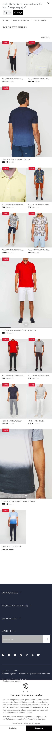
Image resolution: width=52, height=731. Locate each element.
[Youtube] (15, 655)
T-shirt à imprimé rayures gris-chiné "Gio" (39, 421)
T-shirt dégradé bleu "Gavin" (11, 547)
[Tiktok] (27, 655)
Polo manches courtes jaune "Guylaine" (38, 79)
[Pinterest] (21, 655)
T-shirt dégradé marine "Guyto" (16, 159)
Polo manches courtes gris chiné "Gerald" (38, 375)
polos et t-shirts (39, 20)
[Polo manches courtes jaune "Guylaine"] (39, 59)
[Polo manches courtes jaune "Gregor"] (13, 185)
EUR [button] (15, 671)
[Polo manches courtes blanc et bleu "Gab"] (39, 230)
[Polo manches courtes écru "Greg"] (13, 59)
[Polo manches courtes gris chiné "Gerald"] (39, 356)
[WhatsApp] (38, 655)
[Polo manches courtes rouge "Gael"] (13, 356)
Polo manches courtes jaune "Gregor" (12, 204)
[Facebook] (9, 655)
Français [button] (4, 671)
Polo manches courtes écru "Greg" (12, 79)
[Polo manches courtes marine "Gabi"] (39, 185)
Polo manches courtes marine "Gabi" (38, 204)
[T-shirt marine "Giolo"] (13, 401)
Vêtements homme (21, 20)
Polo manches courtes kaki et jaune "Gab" (12, 250)
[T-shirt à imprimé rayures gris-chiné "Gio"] (39, 401)
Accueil (6, 20)
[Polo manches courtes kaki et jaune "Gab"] (13, 230)
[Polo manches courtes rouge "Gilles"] (26, 293)
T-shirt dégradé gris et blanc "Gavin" (18, 501)
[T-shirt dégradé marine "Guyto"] (26, 122)
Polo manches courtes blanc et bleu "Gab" (38, 250)
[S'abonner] (46, 639)
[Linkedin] (32, 655)
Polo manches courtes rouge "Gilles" (19, 330)
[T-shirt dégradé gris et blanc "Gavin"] (26, 464)
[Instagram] (3, 655)
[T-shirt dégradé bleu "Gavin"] (13, 527)
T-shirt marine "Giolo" (12, 421)
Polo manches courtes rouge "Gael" (12, 375)
